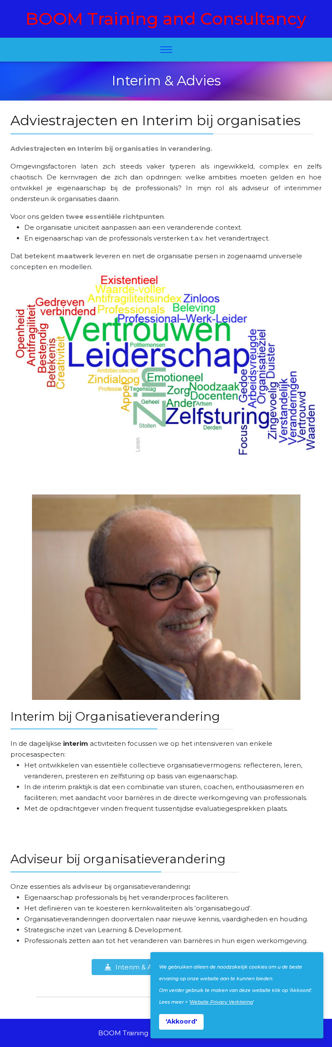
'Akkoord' (181, 1021)
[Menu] (166, 50)
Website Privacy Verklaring (221, 1002)
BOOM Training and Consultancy (166, 19)
